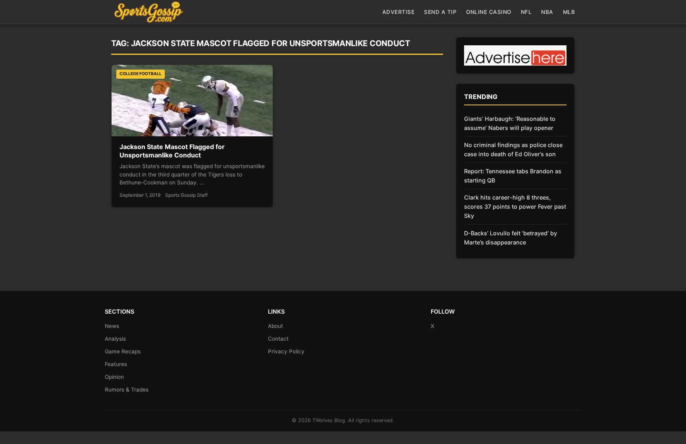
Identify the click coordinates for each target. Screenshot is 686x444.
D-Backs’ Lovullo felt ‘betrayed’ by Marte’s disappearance (510, 238)
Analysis (115, 338)
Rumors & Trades (126, 389)
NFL (526, 12)
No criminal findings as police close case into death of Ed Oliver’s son (513, 149)
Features (116, 364)
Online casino (488, 12)
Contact (278, 338)
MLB (569, 12)
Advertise (398, 12)
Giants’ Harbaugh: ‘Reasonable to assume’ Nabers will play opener (509, 123)
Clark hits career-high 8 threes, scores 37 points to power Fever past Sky (515, 206)
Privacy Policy (286, 351)
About (275, 326)
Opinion (114, 377)
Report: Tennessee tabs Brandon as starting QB (512, 176)
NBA (547, 12)
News (112, 326)
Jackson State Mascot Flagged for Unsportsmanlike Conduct (172, 151)
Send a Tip (440, 12)
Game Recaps (123, 351)
